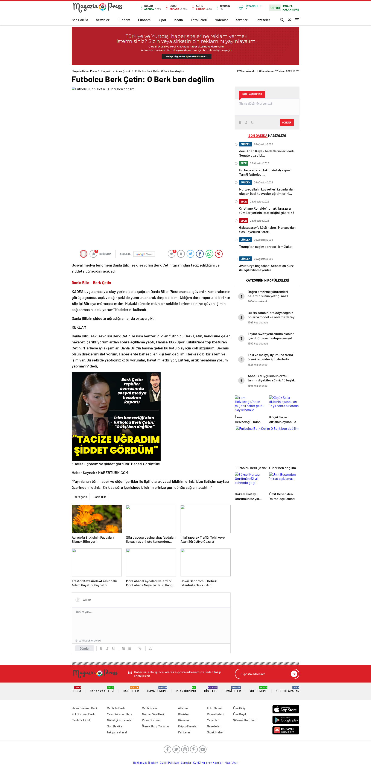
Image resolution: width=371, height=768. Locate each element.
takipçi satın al (117, 732)
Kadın (178, 20)
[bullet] (130, 648)
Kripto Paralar (287, 689)
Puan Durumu (186, 689)
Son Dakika (80, 20)
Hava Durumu (157, 689)
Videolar (221, 20)
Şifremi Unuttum (244, 720)
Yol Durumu (258, 689)
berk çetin (81, 496)
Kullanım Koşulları (212, 762)
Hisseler (210, 689)
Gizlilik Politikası (169, 762)
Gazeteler (262, 20)
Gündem (123, 20)
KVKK (196, 762)
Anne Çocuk (123, 71)
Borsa (76, 689)
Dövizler (183, 714)
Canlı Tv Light (81, 720)
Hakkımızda (140, 762)
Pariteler (233, 689)
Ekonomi (144, 20)
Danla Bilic (100, 496)
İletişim (153, 762)
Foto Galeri (199, 20)
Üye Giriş (239, 708)
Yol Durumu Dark (83, 714)
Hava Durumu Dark (85, 708)
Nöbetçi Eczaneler (120, 720)
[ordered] (124, 648)
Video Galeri (215, 714)
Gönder (85, 648)
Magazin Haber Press (84, 71)
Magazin (106, 71)
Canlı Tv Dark (116, 708)
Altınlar (183, 708)
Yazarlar (242, 20)
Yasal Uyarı (231, 762)
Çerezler (186, 762)
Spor (162, 20)
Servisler (102, 20)
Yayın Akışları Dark (119, 714)
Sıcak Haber (215, 732)
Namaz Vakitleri (102, 689)
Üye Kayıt (239, 714)
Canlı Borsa (150, 708)
